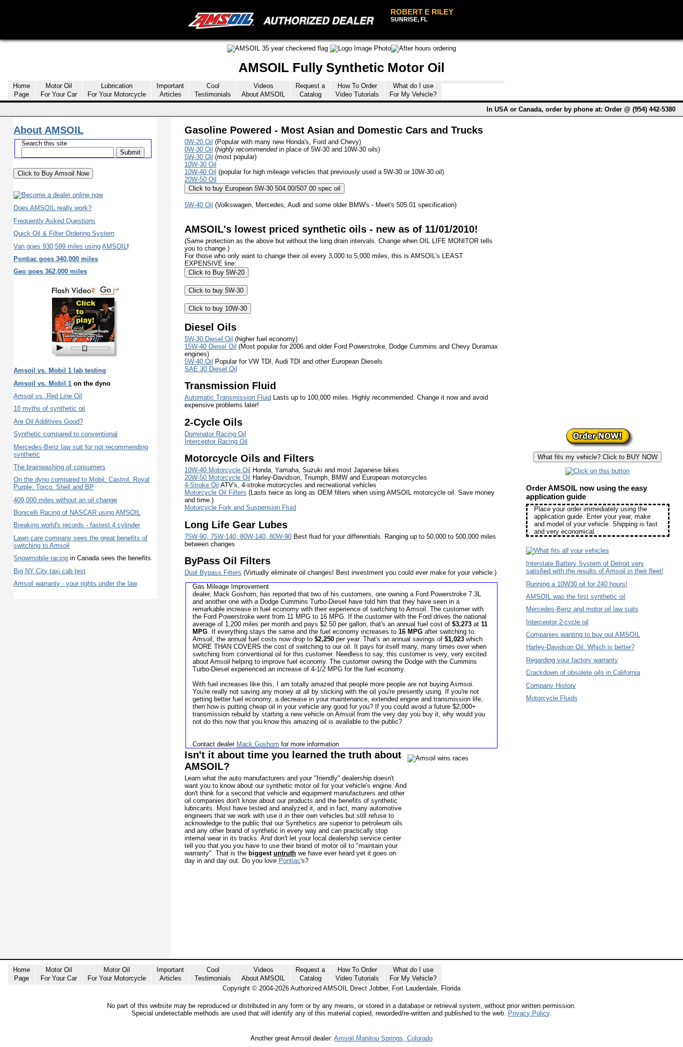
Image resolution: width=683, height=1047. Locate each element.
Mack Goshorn (257, 744)
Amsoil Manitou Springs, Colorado (383, 1038)
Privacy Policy (529, 1013)
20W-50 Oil (200, 179)
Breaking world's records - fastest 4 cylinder (77, 525)
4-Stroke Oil (201, 485)
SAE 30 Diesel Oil (210, 369)
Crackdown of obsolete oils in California (583, 672)
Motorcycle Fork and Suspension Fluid (240, 507)
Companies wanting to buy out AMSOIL (583, 634)
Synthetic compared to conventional (66, 434)
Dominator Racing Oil (215, 434)
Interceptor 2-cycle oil (557, 622)
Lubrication (117, 90)
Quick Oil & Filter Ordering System (64, 233)
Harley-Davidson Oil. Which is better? (580, 647)
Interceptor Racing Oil (216, 441)
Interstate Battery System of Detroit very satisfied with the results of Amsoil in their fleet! (595, 567)
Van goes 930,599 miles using (57, 246)
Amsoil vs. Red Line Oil (48, 396)
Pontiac (289, 860)
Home (21, 90)
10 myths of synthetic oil (49, 408)
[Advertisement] (366, 924)
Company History (551, 685)
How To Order (357, 90)
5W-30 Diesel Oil (208, 339)
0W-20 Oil (198, 142)
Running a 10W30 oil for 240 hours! (577, 584)
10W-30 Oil (200, 164)
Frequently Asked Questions (55, 221)
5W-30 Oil (198, 157)
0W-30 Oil (198, 149)
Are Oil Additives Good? (48, 421)
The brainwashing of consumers (60, 467)
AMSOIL (114, 246)
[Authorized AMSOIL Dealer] (284, 21)
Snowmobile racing (41, 558)
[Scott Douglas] (85, 359)
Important (170, 90)
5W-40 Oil (198, 205)
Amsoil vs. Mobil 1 (43, 383)
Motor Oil (58, 90)
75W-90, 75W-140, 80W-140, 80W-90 (238, 536)
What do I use (413, 90)
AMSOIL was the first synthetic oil (576, 596)
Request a (310, 90)
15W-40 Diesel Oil (210, 346)
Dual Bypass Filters (213, 572)
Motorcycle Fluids (552, 698)
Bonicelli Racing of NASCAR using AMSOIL (77, 512)
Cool (212, 90)
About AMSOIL (49, 130)
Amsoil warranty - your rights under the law (75, 583)
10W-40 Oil (200, 172)
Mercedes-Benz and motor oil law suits (582, 609)
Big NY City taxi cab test (50, 571)
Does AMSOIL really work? (53, 208)
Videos (263, 90)
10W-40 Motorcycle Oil (217, 470)
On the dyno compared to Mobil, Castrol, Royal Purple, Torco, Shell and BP (82, 483)
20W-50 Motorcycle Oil (217, 477)
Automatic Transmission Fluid (227, 397)
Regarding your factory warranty (572, 660)
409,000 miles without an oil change (65, 500)
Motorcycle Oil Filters (215, 492)
